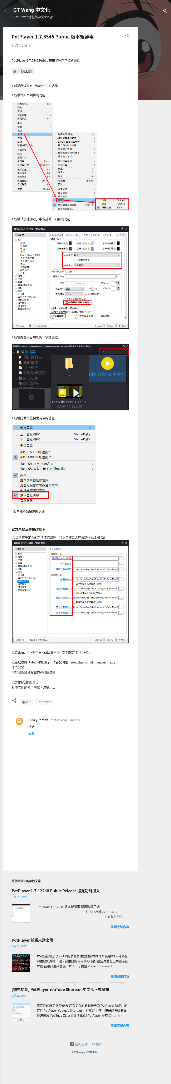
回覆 (31, 733)
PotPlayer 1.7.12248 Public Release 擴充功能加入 (56, 890)
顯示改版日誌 (22, 71)
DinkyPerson (38, 720)
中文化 (26, 702)
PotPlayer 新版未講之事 (32, 940)
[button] (126, 36)
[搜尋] (165, 11)
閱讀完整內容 (120, 927)
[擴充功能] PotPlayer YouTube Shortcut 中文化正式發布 (60, 989)
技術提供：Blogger (88, 1044)
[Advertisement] (154, 89)
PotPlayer (43, 702)
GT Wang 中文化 (31, 10)
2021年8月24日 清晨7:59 (65, 720)
